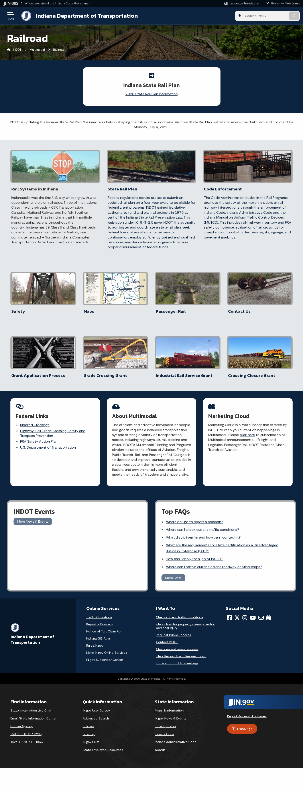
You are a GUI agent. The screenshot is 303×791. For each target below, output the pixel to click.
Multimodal (37, 50)
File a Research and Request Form (181, 656)
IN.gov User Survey (96, 710)
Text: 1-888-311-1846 (26, 742)
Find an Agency (21, 726)
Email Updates (165, 726)
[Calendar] (268, 617)
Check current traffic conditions (179, 617)
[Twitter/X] (237, 617)
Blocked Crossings (34, 425)
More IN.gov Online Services (106, 653)
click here (247, 434)
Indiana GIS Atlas (98, 638)
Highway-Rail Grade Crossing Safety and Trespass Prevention (52, 433)
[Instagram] (244, 617)
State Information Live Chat (30, 710)
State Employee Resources (103, 750)
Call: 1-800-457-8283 (25, 734)
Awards (160, 750)
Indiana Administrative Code (176, 742)
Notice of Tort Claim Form (105, 631)
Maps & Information (169, 710)
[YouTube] (253, 617)
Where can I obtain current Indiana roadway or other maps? (214, 566)
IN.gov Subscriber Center (104, 660)
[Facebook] (229, 617)
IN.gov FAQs (91, 742)
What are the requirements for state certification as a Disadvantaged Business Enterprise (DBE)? (222, 548)
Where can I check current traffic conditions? (202, 529)
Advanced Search (96, 718)
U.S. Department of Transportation (48, 447)
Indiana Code (164, 734)
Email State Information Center (33, 718)
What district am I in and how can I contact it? (203, 537)
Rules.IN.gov (94, 646)
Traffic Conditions (99, 617)
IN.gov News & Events (170, 718)
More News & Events (32, 521)
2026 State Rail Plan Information (152, 94)
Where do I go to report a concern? (194, 522)
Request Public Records (173, 635)
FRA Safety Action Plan (38, 441)
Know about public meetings (177, 663)
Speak (241, 729)
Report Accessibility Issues (247, 716)
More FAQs (173, 578)
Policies (88, 726)
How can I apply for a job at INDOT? (194, 558)
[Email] (261, 617)
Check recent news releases (177, 649)
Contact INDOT (167, 642)
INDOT (17, 50)
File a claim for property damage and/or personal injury (185, 626)
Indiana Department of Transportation (87, 16)
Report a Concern (99, 624)
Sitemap (89, 734)
